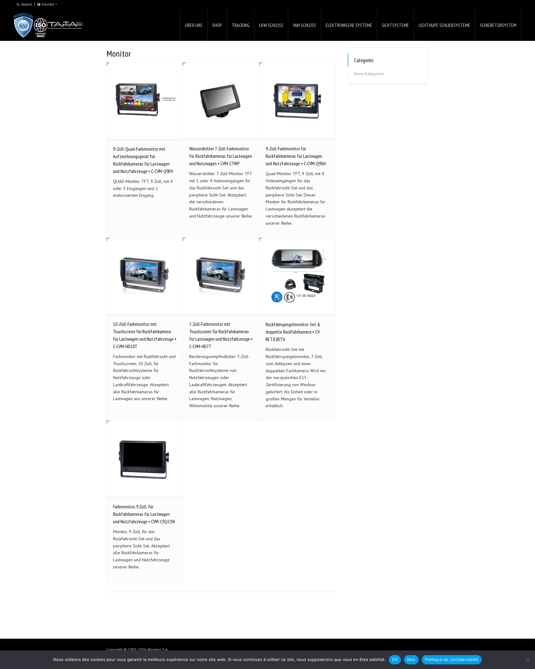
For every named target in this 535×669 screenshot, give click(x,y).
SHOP (217, 25)
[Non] (527, 660)
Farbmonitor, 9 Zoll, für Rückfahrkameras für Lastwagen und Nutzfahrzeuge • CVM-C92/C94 (144, 513)
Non (411, 659)
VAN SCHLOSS (304, 25)
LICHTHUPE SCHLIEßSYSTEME (444, 25)
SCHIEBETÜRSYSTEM (498, 25)
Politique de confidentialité (452, 659)
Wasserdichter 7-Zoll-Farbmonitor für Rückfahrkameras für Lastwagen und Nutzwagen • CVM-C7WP (220, 155)
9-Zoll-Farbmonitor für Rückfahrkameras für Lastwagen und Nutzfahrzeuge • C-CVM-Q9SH (296, 155)
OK (395, 659)
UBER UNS (193, 25)
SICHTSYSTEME (395, 25)
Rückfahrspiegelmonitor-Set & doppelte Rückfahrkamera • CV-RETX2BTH (293, 331)
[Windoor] (48, 25)
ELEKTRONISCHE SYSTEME (349, 25)
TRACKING (241, 25)
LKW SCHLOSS (271, 25)
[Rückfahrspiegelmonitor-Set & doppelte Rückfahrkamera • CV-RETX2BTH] (297, 276)
